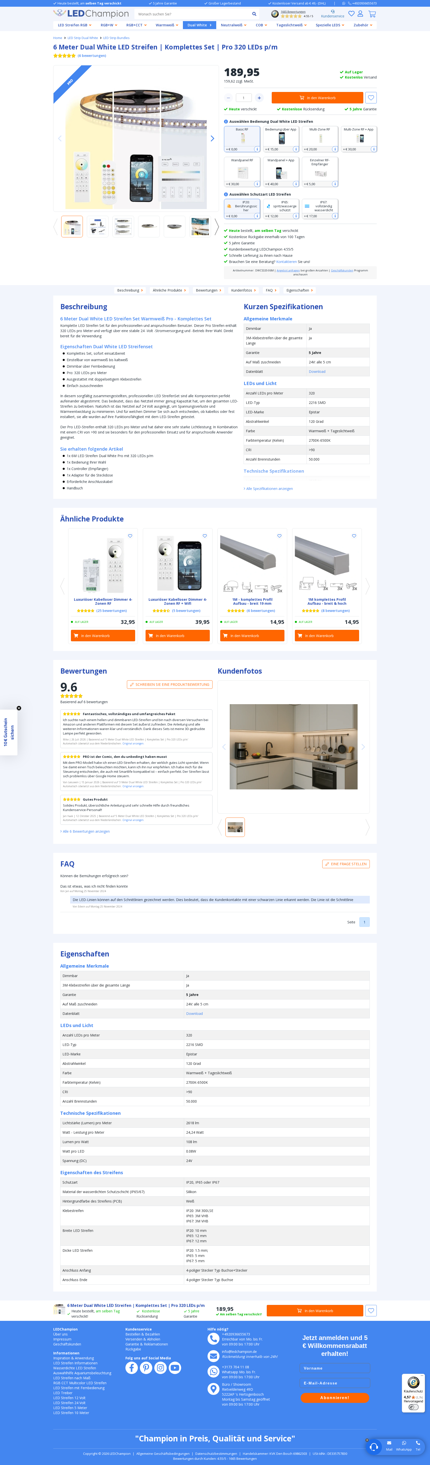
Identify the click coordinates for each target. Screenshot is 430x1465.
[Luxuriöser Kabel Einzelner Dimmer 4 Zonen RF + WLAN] (178, 563)
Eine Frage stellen (349, 864)
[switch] (414, 1407)
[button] (210, 138)
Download (317, 371)
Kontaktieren (286, 261)
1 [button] (365, 922)
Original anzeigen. (133, 743)
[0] (372, 14)
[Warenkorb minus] (228, 97)
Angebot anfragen (288, 270)
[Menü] (422, 1377)
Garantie (132, 1344)
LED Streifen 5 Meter (70, 1407)
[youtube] (175, 1368)
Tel (418, 1449)
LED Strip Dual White (83, 38)
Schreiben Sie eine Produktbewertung (172, 684)
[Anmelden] (360, 13)
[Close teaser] (18, 708)
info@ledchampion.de (239, 1351)
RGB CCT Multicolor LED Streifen (80, 1382)
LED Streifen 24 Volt (69, 1402)
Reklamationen (156, 1344)
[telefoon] (213, 1339)
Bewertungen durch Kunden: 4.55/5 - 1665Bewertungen (215, 1458)
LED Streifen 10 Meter (71, 1412)
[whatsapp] (345, 3)
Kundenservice (332, 16)
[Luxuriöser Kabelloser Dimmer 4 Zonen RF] (103, 563)
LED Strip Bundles (116, 38)
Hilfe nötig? (218, 1329)
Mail (389, 1449)
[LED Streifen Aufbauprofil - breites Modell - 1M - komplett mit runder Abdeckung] (252, 563)
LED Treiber (62, 1392)
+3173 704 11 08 (235, 1367)
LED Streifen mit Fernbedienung (79, 1387)
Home (57, 38)
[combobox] (191, 14)
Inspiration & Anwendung (73, 1358)
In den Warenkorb (321, 97)
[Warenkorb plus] (259, 97)
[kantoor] (213, 1389)
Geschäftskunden (342, 270)
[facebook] (131, 1368)
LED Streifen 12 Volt (69, 1397)
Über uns (60, 1334)
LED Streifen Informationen (75, 1363)
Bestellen (132, 1334)
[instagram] (160, 1368)
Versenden (133, 1339)
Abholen (153, 1339)
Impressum (62, 1339)
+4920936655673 (236, 1334)
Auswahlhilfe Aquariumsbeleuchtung (82, 1373)
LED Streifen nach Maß (72, 1378)
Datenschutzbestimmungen (216, 1453)
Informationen (66, 1353)
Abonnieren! (334, 1398)
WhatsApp (404, 1449)
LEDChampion (65, 1329)
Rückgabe (133, 1349)
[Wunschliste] (351, 13)
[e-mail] (213, 1356)
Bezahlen (152, 1334)
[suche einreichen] (254, 14)
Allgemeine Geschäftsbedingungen (163, 1453)
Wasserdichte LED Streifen (74, 1368)
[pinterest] (146, 1368)
